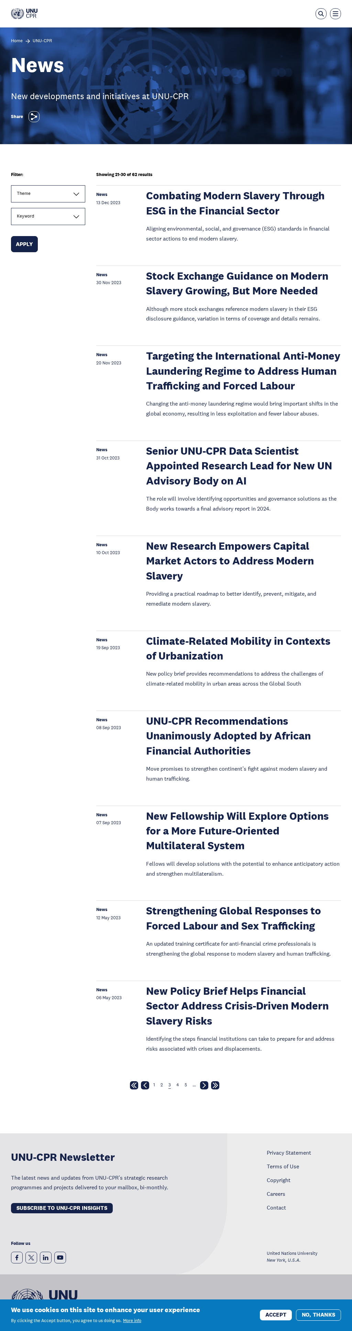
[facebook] (17, 1257)
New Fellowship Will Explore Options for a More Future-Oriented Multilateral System (237, 831)
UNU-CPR (42, 41)
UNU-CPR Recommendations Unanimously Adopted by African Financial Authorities (228, 736)
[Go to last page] (215, 1086)
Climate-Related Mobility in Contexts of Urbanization (238, 648)
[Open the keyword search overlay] (321, 13)
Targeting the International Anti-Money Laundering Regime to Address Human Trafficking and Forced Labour (243, 371)
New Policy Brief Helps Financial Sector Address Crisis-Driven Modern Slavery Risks (237, 1006)
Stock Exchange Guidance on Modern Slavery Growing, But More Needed (237, 283)
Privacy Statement (289, 1152)
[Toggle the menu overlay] (335, 13)
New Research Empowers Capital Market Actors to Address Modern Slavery (230, 561)
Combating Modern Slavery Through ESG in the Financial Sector (235, 203)
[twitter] (31, 1257)
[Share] (34, 116)
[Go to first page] (134, 1086)
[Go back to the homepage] (24, 13)
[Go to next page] (204, 1086)
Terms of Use (283, 1166)
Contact (276, 1207)
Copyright (278, 1180)
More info (132, 1320)
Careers (276, 1193)
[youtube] (60, 1257)
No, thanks (318, 1314)
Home (17, 41)
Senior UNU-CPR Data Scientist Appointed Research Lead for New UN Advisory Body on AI (239, 466)
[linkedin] (46, 1257)
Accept (275, 1314)
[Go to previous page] (145, 1086)
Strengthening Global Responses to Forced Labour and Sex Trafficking (233, 918)
